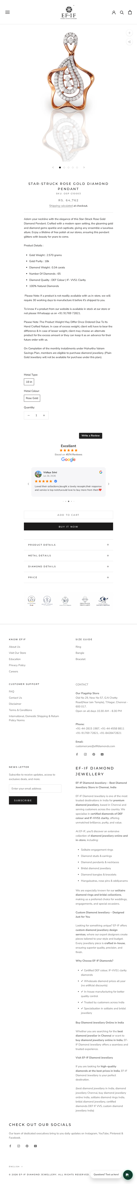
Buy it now (68, 526)
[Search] (122, 12)
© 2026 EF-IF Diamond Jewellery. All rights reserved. (49, 1174)
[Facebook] (77, 754)
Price (32, 577)
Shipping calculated (61, 206)
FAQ (11, 691)
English (14, 1166)
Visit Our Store (17, 653)
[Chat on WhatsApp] (128, 1175)
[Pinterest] (93, 754)
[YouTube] (102, 754)
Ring (78, 647)
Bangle (80, 653)
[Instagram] (85, 754)
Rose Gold (32, 398)
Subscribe (23, 800)
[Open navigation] (7, 12)
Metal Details (39, 555)
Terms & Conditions (20, 710)
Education (15, 659)
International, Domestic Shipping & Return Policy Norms (34, 718)
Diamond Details (42, 566)
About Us (14, 647)
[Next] (84, 167)
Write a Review (91, 435)
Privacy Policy (17, 665)
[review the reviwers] (100, 472)
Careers (13, 671)
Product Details (42, 544)
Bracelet (80, 659)
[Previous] (53, 167)
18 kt (29, 382)
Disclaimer (15, 704)
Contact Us (15, 698)
